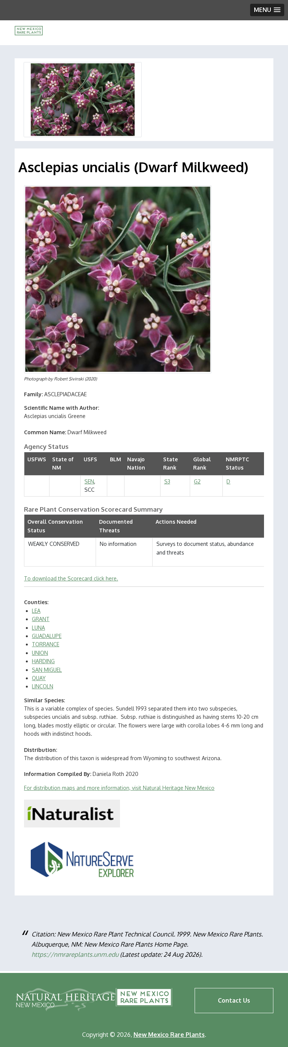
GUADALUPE (47, 636)
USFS (90, 459)
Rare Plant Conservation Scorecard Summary (93, 509)
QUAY (39, 678)
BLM (115, 459)
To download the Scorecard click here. (71, 578)
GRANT (41, 619)
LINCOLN (42, 686)
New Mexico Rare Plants (144, 997)
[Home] (29, 33)
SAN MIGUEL (47, 670)
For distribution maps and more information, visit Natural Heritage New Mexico (119, 788)
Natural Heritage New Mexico (66, 999)
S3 (167, 481)
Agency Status (46, 446)
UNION (40, 653)
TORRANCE (45, 644)
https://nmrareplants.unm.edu (75, 954)
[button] (267, 10)
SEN (89, 481)
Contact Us (234, 1000)
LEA (36, 611)
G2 (197, 481)
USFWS (36, 459)
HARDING (43, 661)
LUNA (38, 627)
